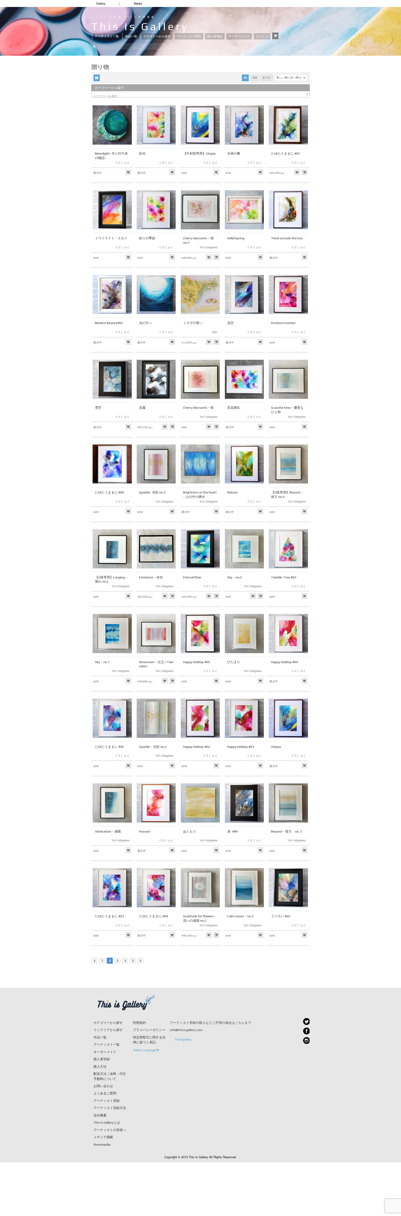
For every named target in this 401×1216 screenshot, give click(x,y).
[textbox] (200, 96)
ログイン (262, 36)
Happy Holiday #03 (240, 747)
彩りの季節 (147, 238)
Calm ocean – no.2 (240, 916)
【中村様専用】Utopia (199, 153)
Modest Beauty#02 (109, 323)
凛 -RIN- (233, 831)
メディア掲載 (103, 1137)
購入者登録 (214, 36)
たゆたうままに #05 (109, 747)
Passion (144, 831)
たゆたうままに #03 (109, 916)
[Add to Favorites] (128, 172)
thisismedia (102, 1144)
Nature (232, 492)
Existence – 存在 (151, 577)
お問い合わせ (103, 1086)
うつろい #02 (280, 916)
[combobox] (200, 94)
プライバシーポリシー (149, 1030)
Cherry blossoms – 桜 (198, 407)
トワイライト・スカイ (111, 238)
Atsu (214, 332)
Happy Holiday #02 (196, 747)
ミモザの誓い (193, 323)
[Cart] (275, 35)
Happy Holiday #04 (284, 662)
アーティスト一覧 (107, 36)
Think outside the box (287, 238)
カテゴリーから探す (157, 36)
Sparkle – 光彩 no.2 (153, 747)
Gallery (101, 3)
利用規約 (139, 1023)
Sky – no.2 (234, 577)
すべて (266, 78)
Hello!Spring (235, 238)
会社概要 (100, 1115)
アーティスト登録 (189, 36)
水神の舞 (233, 153)
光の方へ (145, 323)
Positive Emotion (283, 323)
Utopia (276, 747)
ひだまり (233, 662)
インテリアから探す (108, 1030)
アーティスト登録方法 (110, 1108)
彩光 (142, 153)
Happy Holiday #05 (196, 662)
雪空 (98, 407)
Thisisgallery (183, 1039)
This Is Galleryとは (107, 1122)
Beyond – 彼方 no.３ (287, 831)
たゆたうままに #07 (285, 153)
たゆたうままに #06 (109, 492)
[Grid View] (97, 78)
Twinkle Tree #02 (283, 577)
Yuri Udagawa (208, 247)
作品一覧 (131, 36)
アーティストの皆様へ (110, 1130)
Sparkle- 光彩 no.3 (152, 492)
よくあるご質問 (105, 1093)
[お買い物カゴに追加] (304, 172)
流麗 (142, 407)
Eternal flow (192, 577)
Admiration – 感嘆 (108, 831)
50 (245, 78)
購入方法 (100, 1066)
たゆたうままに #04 (153, 916)
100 (254, 78)
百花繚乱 (233, 407)
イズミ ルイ (122, 162)
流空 (230, 323)
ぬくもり (189, 831)
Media (138, 3)
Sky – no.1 (102, 662)
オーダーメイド (239, 36)
